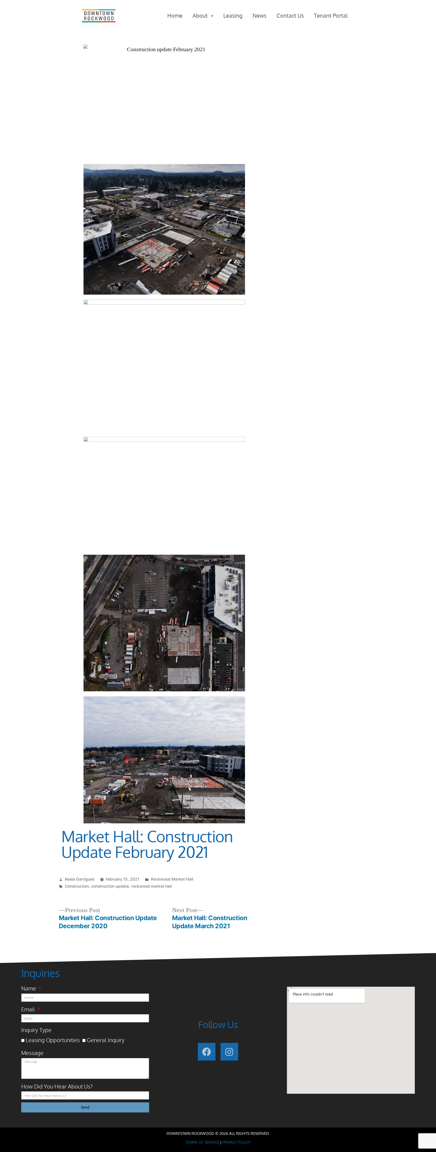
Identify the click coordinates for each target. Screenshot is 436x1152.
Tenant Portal (331, 15)
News (259, 15)
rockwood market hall (151, 886)
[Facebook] (206, 1052)
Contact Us (290, 15)
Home (174, 15)
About (200, 15)
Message (32, 1052)
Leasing (232, 15)
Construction (77, 886)
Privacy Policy (237, 1142)
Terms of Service (202, 1142)
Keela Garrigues (79, 879)
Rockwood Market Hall (172, 879)
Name (29, 988)
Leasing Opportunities (53, 1039)
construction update (110, 886)
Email (28, 1009)
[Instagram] (229, 1052)
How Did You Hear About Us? (57, 1086)
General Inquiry (106, 1039)
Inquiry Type (36, 1029)
